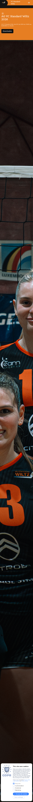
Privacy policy (27, 780)
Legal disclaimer (16, 781)
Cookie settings (24, 781)
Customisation (19, 786)
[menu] (29, 3)
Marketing (18, 790)
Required (17, 783)
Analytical (18, 788)
